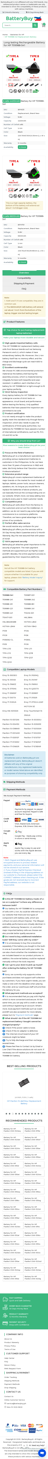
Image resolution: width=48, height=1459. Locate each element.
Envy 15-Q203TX (31, 689)
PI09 (4, 644)
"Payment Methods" (24, 1015)
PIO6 (26, 644)
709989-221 (7, 608)
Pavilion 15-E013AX (10, 720)
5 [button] (19, 1113)
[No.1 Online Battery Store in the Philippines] (24, 21)
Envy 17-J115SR (30, 698)
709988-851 (29, 604)
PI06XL (27, 640)
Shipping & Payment (24, 283)
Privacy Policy (10, 1346)
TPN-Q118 (28, 653)
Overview (24, 273)
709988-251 (7, 604)
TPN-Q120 (7, 658)
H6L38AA (28, 617)
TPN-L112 (6, 653)
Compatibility (24, 278)
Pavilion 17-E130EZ (10, 742)
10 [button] (35, 1113)
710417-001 (7, 617)
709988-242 (29, 599)
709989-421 (7, 613)
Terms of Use (9, 1349)
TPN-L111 (28, 649)
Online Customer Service (14, 1400)
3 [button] (13, 1113)
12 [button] (41, 1113)
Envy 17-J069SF (9, 693)
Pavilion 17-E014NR (11, 733)
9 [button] (32, 1113)
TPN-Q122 (7, 662)
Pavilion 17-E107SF (32, 737)
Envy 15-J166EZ (9, 684)
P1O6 (26, 631)
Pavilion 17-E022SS (32, 733)
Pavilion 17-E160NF (32, 742)
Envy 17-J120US (9, 702)
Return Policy (9, 1365)
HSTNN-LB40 (30, 622)
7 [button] (25, 1113)
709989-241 (29, 608)
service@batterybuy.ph (16, 1403)
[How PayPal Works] (36, 1430)
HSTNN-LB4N (8, 626)
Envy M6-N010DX (10, 711)
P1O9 (4, 635)
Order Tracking (10, 1377)
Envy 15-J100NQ (31, 675)
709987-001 (29, 595)
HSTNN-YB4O (30, 626)
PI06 (26, 635)
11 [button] (38, 1113)
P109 (4, 631)
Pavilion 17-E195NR (32, 746)
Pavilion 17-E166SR (10, 746)
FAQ (24, 289)
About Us (8, 1339)
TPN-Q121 (28, 658)
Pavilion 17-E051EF (10, 737)
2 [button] (9, 1113)
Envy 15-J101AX (9, 680)
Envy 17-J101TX (9, 698)
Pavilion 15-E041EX (10, 724)
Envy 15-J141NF (30, 680)
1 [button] (6, 1113)
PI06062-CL (7, 640)
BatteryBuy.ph (28, 1439)
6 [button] (22, 1113)
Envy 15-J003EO (9, 675)
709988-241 (7, 599)
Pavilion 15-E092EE (32, 724)
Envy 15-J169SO (31, 684)
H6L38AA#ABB (9, 622)
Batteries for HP (17, 35)
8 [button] (29, 1113)
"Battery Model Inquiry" (32, 577)
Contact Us (8, 1396)
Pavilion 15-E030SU (32, 720)
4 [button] (16, 1113)
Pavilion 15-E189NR (11, 729)
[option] (24, 67)
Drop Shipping (10, 1388)
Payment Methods (12, 1384)
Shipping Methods (11, 1381)
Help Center (9, 1358)
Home (5, 35)
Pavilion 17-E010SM (32, 729)
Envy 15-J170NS (9, 689)
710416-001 (29, 613)
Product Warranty (11, 1342)
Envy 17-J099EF (31, 693)
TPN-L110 (6, 649)
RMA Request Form (12, 1369)
